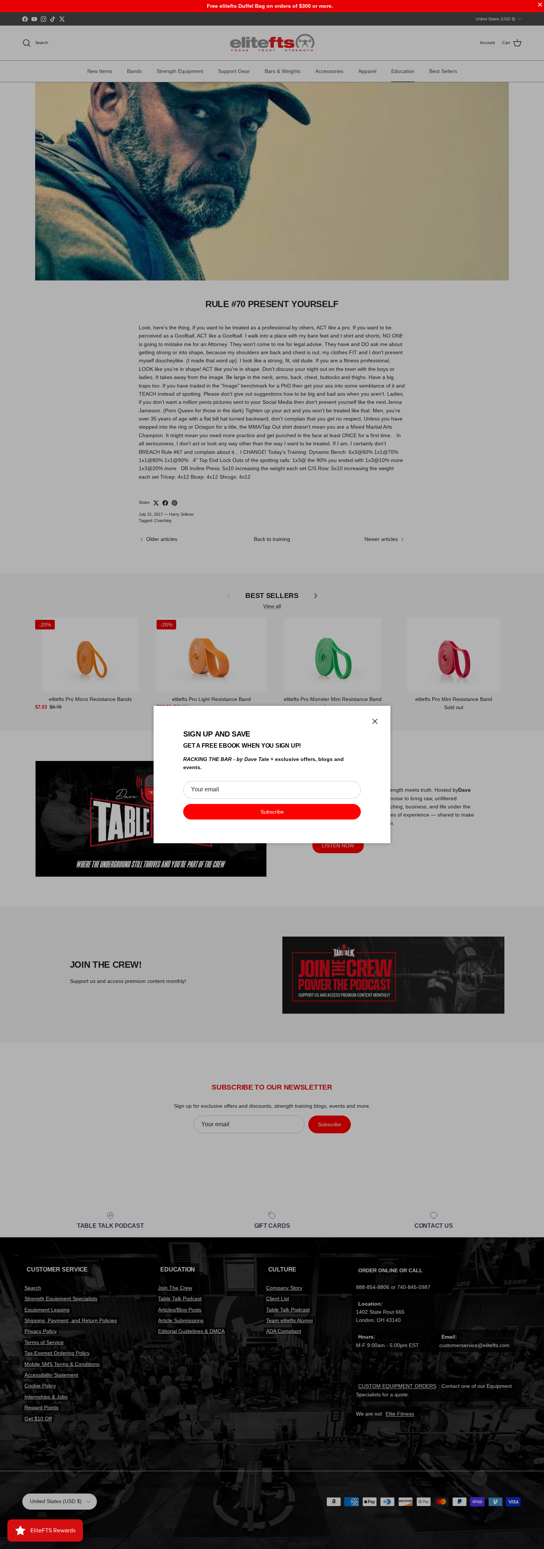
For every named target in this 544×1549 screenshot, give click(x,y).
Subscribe (272, 812)
